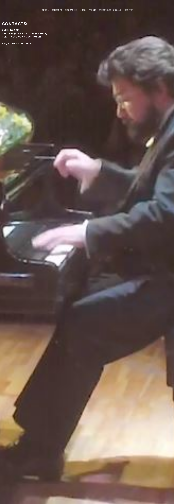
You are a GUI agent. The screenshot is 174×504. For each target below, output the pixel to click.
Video (83, 10)
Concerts (57, 10)
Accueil (45, 10)
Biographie (71, 10)
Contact (129, 10)
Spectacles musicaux (110, 10)
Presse (92, 10)
